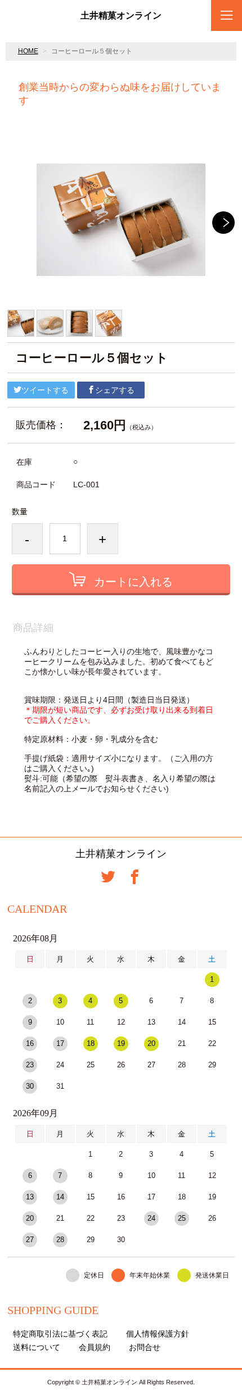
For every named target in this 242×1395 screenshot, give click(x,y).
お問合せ (144, 1347)
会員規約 (94, 1347)
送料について (36, 1347)
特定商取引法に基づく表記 (60, 1334)
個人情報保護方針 (157, 1334)
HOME (28, 51)
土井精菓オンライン (121, 15)
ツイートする (45, 390)
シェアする (115, 390)
